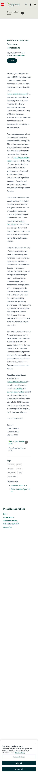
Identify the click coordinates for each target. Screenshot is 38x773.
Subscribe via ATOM (11, 524)
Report (19, 469)
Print (5, 514)
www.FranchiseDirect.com (17, 94)
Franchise (11, 465)
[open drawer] (35, 4)
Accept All (18, 769)
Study (20, 472)
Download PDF (9, 517)
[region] (19, 756)
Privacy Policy (20, 753)
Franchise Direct (19, 55)
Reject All (19, 763)
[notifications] (30, 4)
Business (10, 469)
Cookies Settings (19, 757)
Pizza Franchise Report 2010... (17, 449)
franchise (18, 389)
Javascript (7, 527)
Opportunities (12, 476)
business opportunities (15, 392)
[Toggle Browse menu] (30, 13)
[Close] (35, 743)
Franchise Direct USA (19, 486)
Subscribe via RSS (10, 521)
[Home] (10, 4)
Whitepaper (11, 472)
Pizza (19, 465)
